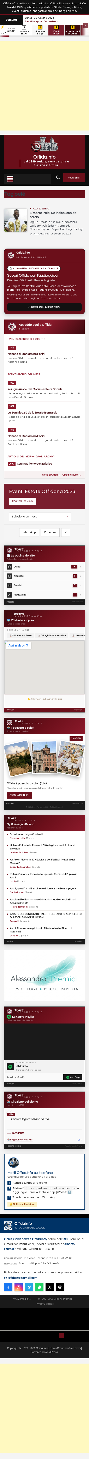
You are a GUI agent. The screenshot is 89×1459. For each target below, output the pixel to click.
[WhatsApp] (39, 1287)
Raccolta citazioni (14, 1146)
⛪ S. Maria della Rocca (20, 635)
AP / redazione (41, 234)
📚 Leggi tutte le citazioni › (20, 1140)
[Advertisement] (44, 86)
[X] (50, 1287)
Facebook (50, 532)
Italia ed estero (40, 209)
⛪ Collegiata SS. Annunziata (52, 635)
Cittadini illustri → (72, 475)
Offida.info (44, 157)
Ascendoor (74, 1348)
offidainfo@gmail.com (22, 1277)
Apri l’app (74, 1077)
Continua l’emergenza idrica (34, 463)
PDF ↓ (79, 1140)
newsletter (74, 177)
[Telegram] (29, 1287)
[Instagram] (18, 1287)
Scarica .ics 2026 (22, 501)
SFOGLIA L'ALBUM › (19, 795)
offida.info (10, 602)
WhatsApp (29, 532)
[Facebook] (8, 1287)
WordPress (51, 1352)
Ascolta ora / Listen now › (44, 306)
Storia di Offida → (51, 475)
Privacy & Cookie (44, 1304)
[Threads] (60, 1287)
